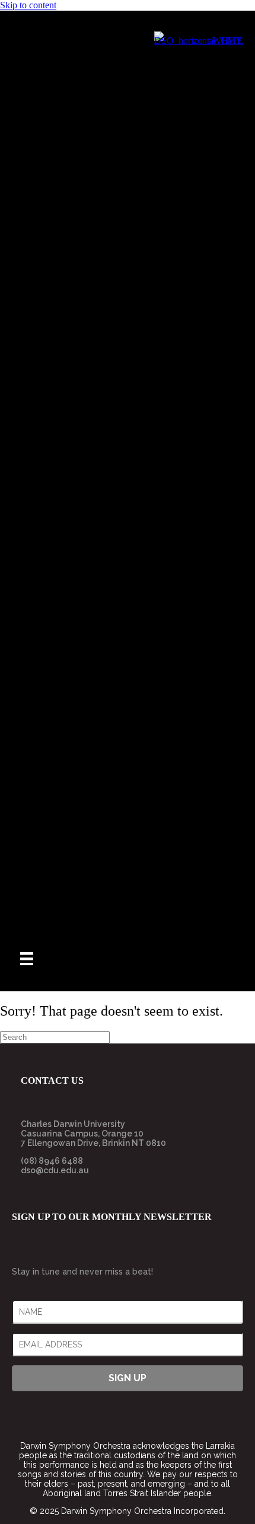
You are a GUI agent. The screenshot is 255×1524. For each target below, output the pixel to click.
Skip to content (28, 5)
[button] (127, 1378)
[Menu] (27, 959)
